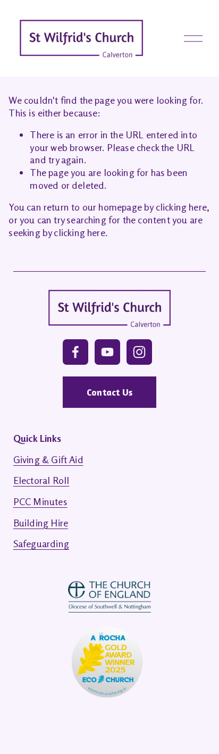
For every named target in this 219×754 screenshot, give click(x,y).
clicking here (181, 207)
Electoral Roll (41, 480)
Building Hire (40, 523)
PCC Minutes (40, 501)
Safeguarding (41, 543)
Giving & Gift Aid (48, 459)
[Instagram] (139, 352)
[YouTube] (107, 352)
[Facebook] (75, 352)
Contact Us (109, 392)
